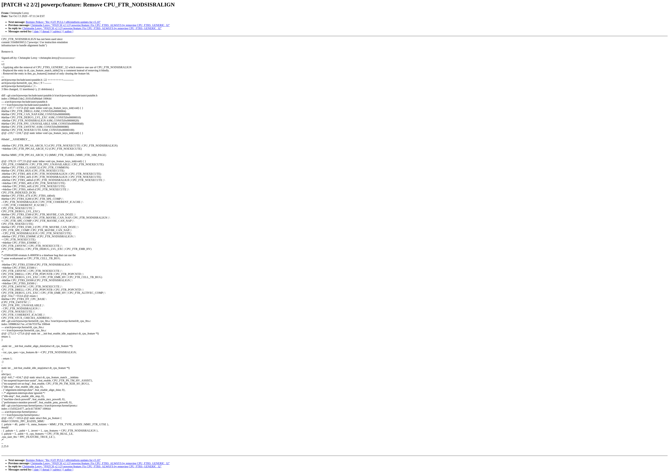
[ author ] (68, 31)
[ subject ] (57, 31)
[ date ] (36, 31)
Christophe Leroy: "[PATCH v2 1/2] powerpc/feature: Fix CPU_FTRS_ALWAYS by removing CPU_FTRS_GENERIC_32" (100, 25)
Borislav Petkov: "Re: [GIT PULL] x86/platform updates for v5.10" (63, 22)
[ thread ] (46, 31)
